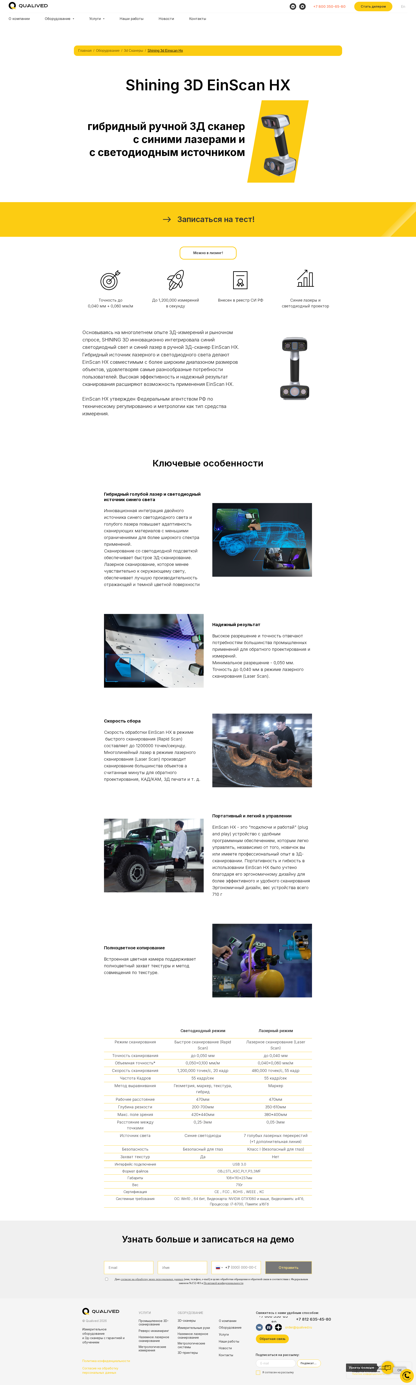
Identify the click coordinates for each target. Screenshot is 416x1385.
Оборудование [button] (58, 18)
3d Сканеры (133, 50)
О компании (19, 18)
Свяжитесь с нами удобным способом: (287, 1313)
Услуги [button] (95, 18)
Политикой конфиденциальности (223, 1283)
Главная (85, 50)
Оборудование (108, 50)
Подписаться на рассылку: (277, 1355)
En (403, 6)
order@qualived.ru (298, 1327)
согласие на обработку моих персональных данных (152, 1279)
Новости (166, 18)
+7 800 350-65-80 (329, 6)
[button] (373, 6)
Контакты (197, 18)
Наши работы (131, 18)
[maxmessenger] (302, 6)
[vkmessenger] (293, 6)
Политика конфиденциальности (106, 1361)
